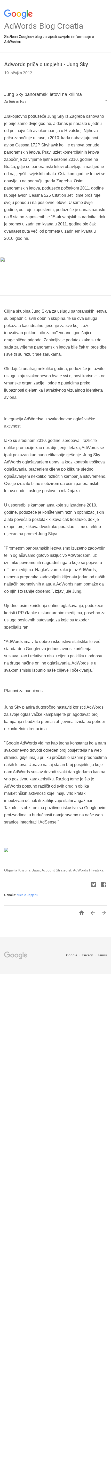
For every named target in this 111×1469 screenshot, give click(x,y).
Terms (102, 955)
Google (72, 955)
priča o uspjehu (27, 895)
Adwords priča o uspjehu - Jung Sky (46, 64)
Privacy (87, 955)
